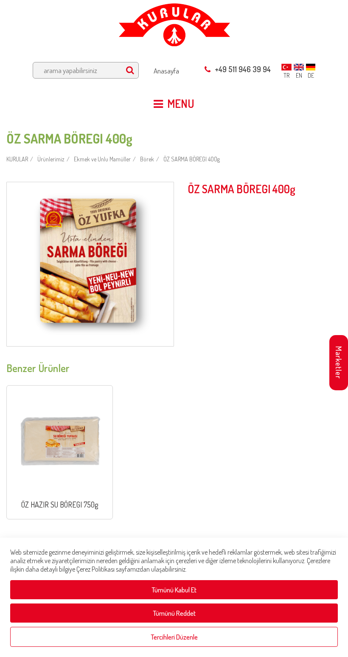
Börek (147, 159)
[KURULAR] (174, 22)
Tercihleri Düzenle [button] (174, 636)
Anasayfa (166, 70)
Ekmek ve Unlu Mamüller (102, 159)
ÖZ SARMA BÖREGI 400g (191, 159)
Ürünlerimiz (51, 159)
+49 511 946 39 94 (243, 69)
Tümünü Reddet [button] (174, 613)
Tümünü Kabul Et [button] (174, 589)
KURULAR (17, 159)
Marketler (338, 362)
